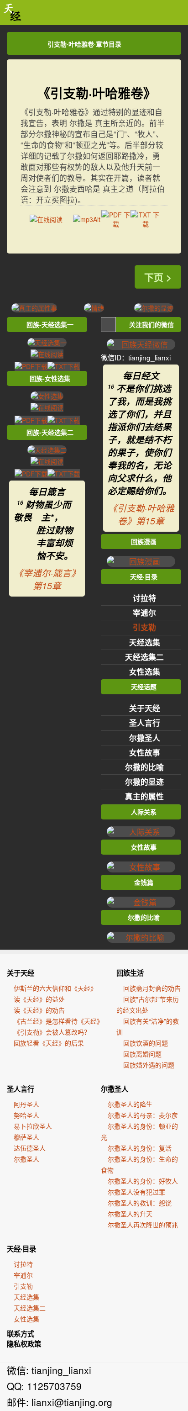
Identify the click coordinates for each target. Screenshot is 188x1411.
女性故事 (144, 752)
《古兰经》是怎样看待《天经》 (58, 1020)
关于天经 (144, 708)
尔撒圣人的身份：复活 (140, 1147)
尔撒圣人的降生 (130, 1104)
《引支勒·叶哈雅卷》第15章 (141, 514)
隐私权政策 (24, 1344)
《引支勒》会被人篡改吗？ (52, 1031)
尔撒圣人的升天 (130, 1213)
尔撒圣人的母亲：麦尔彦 (143, 1115)
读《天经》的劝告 (39, 1010)
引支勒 (144, 627)
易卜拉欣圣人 (33, 1126)
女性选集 (144, 671)
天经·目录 (21, 1249)
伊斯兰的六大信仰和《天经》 (55, 988)
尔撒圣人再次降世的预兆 (143, 1224)
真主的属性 (144, 796)
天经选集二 (144, 656)
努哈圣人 (26, 1115)
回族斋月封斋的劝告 (152, 988)
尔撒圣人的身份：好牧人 (143, 1180)
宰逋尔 (144, 612)
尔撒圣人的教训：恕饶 (140, 1202)
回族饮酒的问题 (145, 1042)
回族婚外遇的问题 (148, 1064)
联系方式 (20, 1334)
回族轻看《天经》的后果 (49, 1042)
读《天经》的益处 (39, 999)
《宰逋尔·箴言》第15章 (47, 579)
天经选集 (144, 642)
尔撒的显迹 (144, 781)
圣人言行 (144, 722)
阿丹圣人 (26, 1104)
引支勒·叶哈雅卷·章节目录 (84, 43)
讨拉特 (144, 597)
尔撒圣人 (144, 737)
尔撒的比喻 (144, 766)
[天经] (12, 12)
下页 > (158, 277)
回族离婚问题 (142, 1053)
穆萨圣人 (26, 1136)
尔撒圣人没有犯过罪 (136, 1191)
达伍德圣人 (30, 1147)
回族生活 (130, 973)
